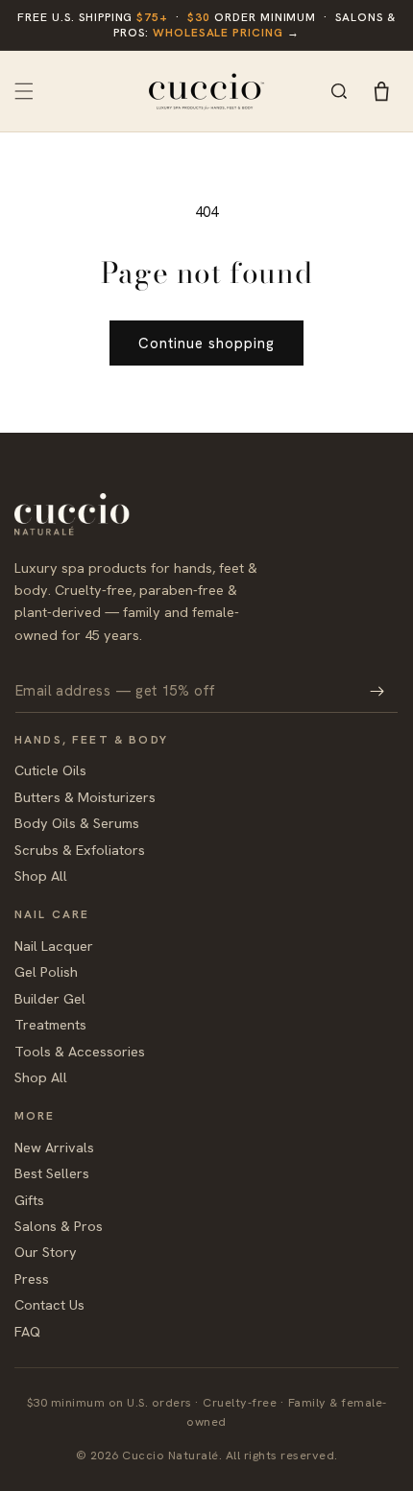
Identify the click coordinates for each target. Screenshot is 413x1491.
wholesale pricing (218, 32)
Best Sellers (51, 1173)
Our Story (45, 1251)
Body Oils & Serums (76, 823)
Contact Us (49, 1304)
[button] (24, 91)
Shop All (40, 875)
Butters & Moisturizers (85, 797)
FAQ (27, 1331)
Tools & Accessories (79, 1051)
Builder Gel (49, 998)
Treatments (50, 1024)
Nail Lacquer (53, 945)
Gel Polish (46, 971)
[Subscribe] (376, 691)
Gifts (29, 1200)
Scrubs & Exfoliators (79, 849)
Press (31, 1278)
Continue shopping (206, 343)
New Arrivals (54, 1147)
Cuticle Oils (50, 770)
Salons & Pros (58, 1226)
